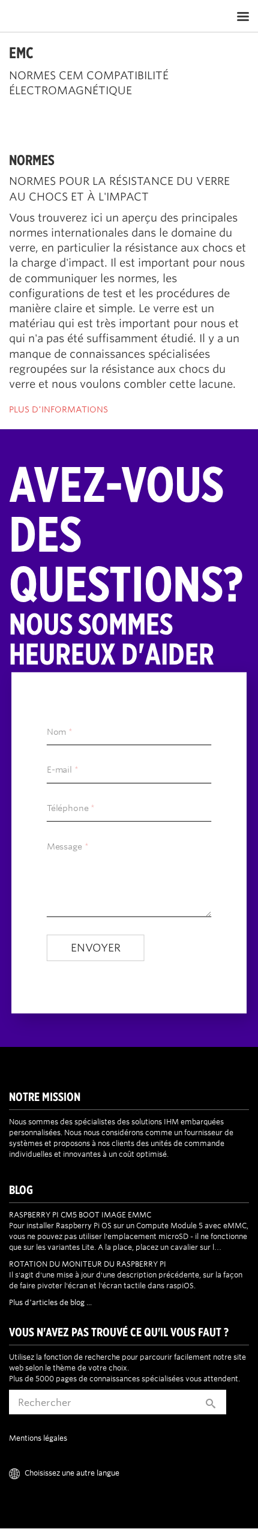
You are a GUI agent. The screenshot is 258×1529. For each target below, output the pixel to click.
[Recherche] (210, 1402)
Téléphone (68, 808)
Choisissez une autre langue (72, 1472)
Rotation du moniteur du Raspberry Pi (87, 1263)
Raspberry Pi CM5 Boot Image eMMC (80, 1214)
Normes (32, 160)
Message (64, 846)
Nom (56, 731)
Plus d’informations (58, 409)
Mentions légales (38, 1438)
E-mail (59, 770)
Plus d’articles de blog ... (50, 1302)
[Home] (70, 15)
